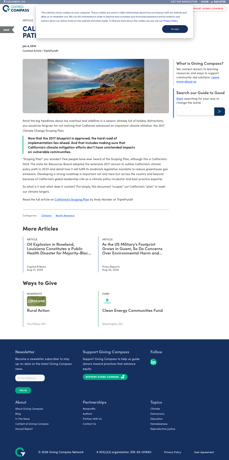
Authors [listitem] (87, 413)
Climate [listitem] (155, 408)
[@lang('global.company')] (16, 8)
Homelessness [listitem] (158, 423)
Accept (175, 29)
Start (179, 98)
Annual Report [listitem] (24, 428)
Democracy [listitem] (157, 413)
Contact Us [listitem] (89, 423)
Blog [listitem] (18, 413)
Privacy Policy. (170, 20)
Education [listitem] (156, 418)
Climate (46, 215)
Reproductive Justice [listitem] (162, 428)
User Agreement (204, 452)
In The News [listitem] (22, 418)
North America (65, 215)
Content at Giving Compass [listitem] (32, 423)
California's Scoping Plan (71, 199)
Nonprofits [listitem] (89, 408)
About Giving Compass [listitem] (29, 408)
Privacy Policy (172, 452)
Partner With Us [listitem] (92, 418)
